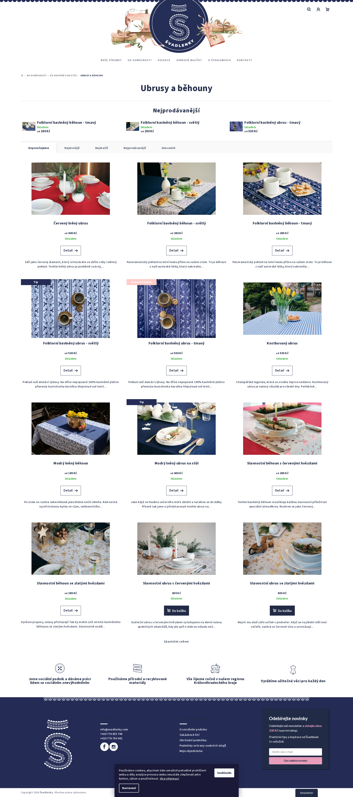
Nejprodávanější (135, 148)
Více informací (169, 779)
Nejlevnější (71, 148)
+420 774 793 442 (111, 738)
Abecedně (168, 148)
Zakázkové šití (190, 735)
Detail (68, 250)
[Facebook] (104, 746)
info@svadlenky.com (114, 729)
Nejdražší (101, 148)
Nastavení (129, 788)
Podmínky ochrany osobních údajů (203, 746)
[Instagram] (113, 746)
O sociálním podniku (193, 729)
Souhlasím (224, 773)
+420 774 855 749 (111, 734)
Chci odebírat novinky (295, 760)
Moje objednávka (191, 751)
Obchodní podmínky (193, 740)
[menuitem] (111, 60)
